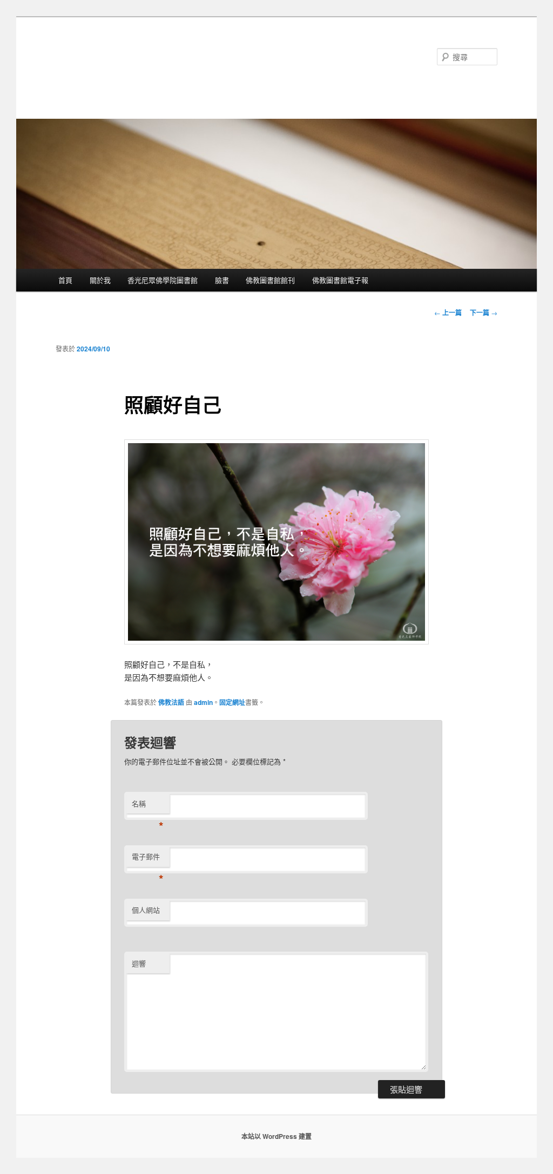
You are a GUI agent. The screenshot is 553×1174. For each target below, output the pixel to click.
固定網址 (232, 702)
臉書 (222, 280)
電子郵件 (148, 859)
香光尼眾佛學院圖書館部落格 (161, 56)
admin (203, 702)
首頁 (65, 280)
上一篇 (448, 312)
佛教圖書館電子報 (340, 280)
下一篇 (483, 312)
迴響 (139, 963)
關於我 (100, 280)
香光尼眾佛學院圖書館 (162, 280)
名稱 (148, 806)
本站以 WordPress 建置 (276, 1136)
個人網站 (146, 910)
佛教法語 (171, 702)
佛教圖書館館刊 (270, 280)
